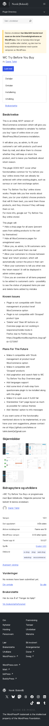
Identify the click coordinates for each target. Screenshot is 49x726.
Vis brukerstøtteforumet (14, 604)
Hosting (6, 629)
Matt (6, 669)
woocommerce (39, 557)
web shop (41, 552)
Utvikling (9, 99)
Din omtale (8, 584)
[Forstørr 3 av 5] (20, 460)
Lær (4, 642)
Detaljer (9, 78)
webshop (27, 557)
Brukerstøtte (11, 105)
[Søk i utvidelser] (30, 21)
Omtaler (9, 85)
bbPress (8, 674)
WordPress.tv (10, 656)
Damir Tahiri (11, 61)
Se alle (43, 584)
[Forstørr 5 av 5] (20, 474)
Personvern (8, 634)
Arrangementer (33, 647)
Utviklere (7, 651)
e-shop (27, 552)
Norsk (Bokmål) (16, 690)
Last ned (8, 69)
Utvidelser (31, 629)
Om (4, 620)
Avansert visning (10, 565)
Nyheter (6, 625)
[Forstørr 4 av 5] (43, 460)
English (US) (41, 546)
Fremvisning (31, 620)
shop (34, 552)
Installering (10, 92)
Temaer (29, 625)
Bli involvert (31, 642)
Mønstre (30, 634)
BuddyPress (10, 678)
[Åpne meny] (45, 4)
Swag (30, 656)
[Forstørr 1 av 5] (20, 446)
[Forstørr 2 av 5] (43, 446)
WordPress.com (11, 665)
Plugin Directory (9, 12)
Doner (30, 651)
